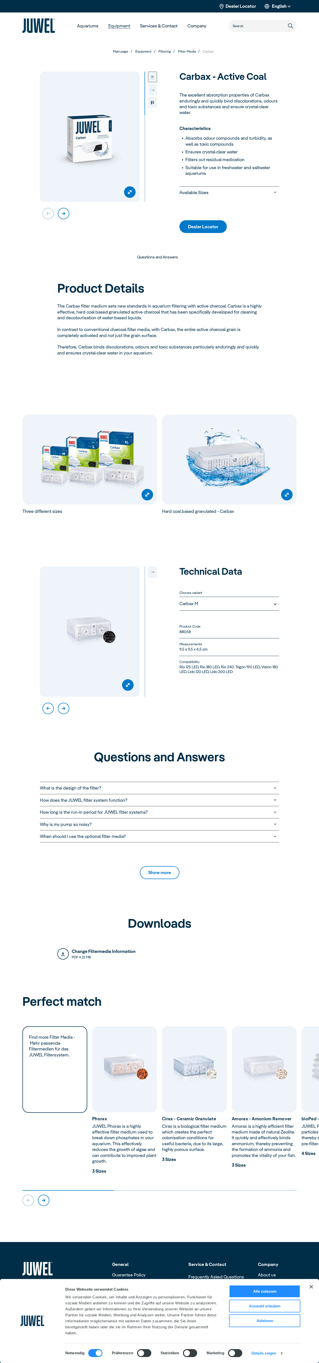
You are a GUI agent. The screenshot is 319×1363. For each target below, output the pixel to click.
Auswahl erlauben (264, 1306)
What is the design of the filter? (70, 788)
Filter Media (187, 51)
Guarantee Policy (129, 1275)
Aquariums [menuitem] (87, 26)
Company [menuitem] (196, 26)
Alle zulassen (264, 1291)
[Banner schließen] (311, 1286)
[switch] (144, 1353)
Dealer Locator (241, 6)
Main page (120, 51)
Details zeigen (263, 1353)
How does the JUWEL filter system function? (83, 800)
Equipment (143, 51)
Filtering (165, 51)
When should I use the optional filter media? (83, 836)
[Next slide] (63, 213)
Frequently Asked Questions (216, 1277)
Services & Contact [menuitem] (158, 26)
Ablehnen (264, 1321)
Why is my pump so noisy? (66, 824)
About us (267, 1275)
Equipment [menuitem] (119, 26)
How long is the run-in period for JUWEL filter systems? (94, 812)
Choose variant (190, 593)
